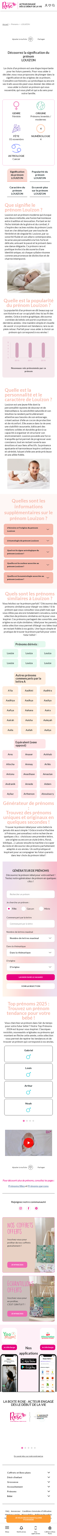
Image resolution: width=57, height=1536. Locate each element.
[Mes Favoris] (49, 5)
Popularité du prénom (40, 174)
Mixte (47, 908)
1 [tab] (24, 1121)
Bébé (9, 1496)
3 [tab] (30, 1121)
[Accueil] (22, 5)
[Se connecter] (46, 5)
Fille (14, 908)
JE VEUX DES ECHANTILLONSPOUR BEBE (28, 1519)
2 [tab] (27, 1121)
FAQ (7, 1511)
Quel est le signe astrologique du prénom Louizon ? (23, 552)
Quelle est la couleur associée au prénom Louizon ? (23, 565)
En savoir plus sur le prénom (40, 190)
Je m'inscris (17, 1265)
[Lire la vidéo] (28, 1143)
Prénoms (11, 1491)
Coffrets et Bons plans (19, 1472)
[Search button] (53, 5)
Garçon (30, 908)
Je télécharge (9, 1347)
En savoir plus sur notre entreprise (28, 1456)
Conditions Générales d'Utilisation (36, 1511)
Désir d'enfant (14, 1477)
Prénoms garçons (38, 1185)
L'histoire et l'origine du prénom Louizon (22, 529)
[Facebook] (28, 1208)
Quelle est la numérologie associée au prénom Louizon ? (25, 577)
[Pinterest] (36, 1208)
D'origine (10, 960)
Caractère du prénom (17, 190)
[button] (7, 1528)
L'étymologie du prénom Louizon (23, 540)
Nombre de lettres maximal (19, 932)
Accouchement (15, 1486)
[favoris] (30, 39)
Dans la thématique (16, 946)
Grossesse (12, 1482)
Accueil (5, 24)
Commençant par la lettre (19, 917)
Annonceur (16, 1511)
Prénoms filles (16, 1185)
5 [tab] (35, 1448)
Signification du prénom (17, 174)
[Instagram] (20, 1208)
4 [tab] (33, 1121)
